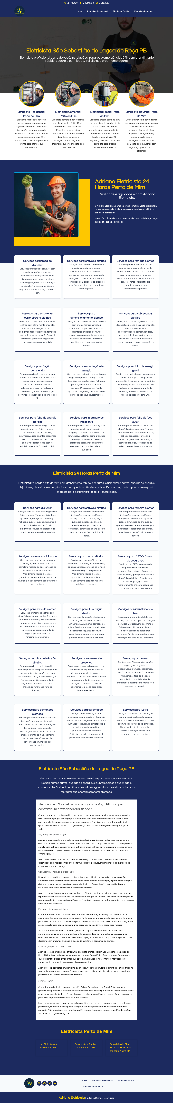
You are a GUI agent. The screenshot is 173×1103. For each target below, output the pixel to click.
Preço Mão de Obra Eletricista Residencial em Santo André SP (121, 1047)
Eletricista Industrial (143, 11)
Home (79, 11)
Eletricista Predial (121, 11)
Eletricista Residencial (97, 11)
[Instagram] (39, 1083)
